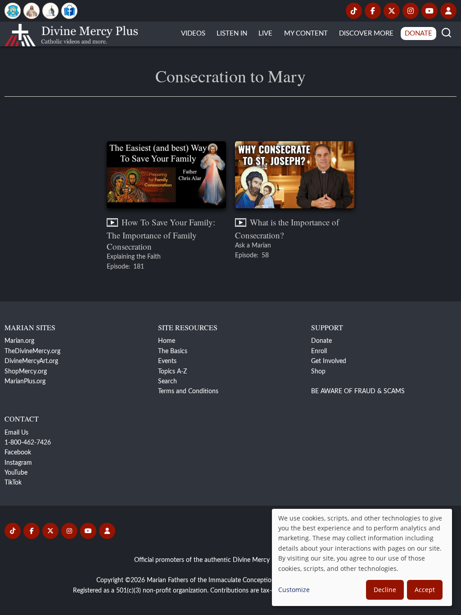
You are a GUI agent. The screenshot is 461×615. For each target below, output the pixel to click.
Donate (321, 341)
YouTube (16, 473)
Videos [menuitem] (193, 33)
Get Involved (328, 361)
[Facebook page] (373, 11)
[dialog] (362, 557)
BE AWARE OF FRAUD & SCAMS (358, 391)
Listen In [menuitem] (232, 33)
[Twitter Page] (392, 11)
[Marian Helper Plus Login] (448, 11)
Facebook (18, 452)
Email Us (16, 433)
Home (166, 341)
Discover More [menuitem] (366, 33)
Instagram (18, 463)
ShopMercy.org (26, 371)
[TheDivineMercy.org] (31, 11)
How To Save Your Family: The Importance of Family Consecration (161, 233)
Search (167, 381)
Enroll (319, 351)
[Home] (71, 33)
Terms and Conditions (188, 391)
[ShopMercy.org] (69, 11)
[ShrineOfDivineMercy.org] (50, 11)
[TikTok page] (354, 11)
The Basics (172, 351)
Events (167, 361)
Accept (425, 589)
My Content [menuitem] (306, 33)
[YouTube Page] (429, 11)
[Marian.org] (13, 11)
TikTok (13, 483)
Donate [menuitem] (418, 33)
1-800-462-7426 (28, 443)
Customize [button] (294, 589)
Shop (318, 371)
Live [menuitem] (265, 33)
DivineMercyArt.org (31, 361)
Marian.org (19, 341)
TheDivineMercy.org (32, 351)
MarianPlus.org (25, 381)
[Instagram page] (410, 11)
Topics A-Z (172, 371)
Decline (385, 589)
